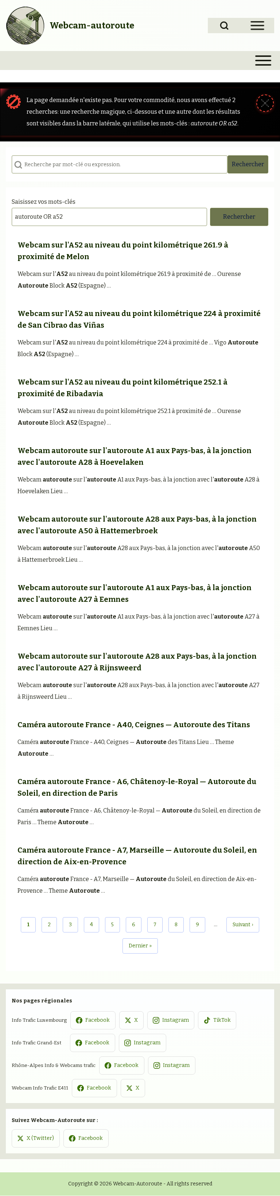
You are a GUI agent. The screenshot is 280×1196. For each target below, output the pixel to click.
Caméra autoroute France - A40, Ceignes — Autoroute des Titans (134, 724)
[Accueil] (25, 25)
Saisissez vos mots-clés (43, 201)
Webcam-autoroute (92, 25)
